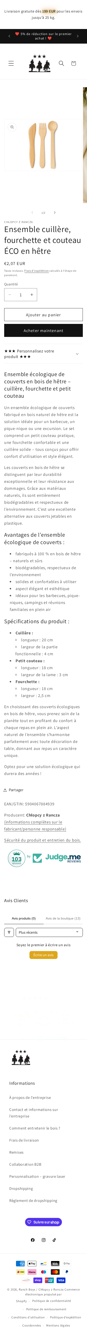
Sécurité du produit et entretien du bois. (42, 840)
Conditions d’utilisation (28, 1317)
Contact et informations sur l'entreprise (33, 1113)
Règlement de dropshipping (33, 1200)
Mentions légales (58, 1325)
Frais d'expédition (36, 270)
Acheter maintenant (44, 330)
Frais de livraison (24, 1140)
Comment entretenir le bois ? (34, 1128)
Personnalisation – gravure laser (37, 1176)
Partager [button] (16, 789)
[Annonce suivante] (78, 36)
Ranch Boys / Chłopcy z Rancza (41, 1289)
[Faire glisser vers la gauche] (32, 212)
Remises (16, 1152)
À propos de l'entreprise (30, 1097)
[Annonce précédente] (9, 36)
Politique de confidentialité (51, 1301)
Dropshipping (21, 1188)
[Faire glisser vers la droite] (55, 212)
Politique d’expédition (65, 1317)
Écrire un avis (43, 954)
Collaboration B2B (25, 1164)
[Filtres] (9, 932)
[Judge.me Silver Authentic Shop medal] (21, 1017)
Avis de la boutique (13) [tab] (63, 918)
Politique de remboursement (46, 1309)
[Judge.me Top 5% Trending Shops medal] (66, 1017)
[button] (11, 63)
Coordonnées (31, 1325)
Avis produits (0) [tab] (24, 918)
